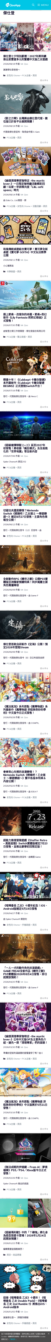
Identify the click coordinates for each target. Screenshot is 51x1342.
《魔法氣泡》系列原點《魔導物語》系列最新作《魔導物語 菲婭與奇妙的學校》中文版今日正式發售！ (25, 709)
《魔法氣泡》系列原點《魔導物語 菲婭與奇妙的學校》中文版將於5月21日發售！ (25, 1105)
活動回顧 (37, 206)
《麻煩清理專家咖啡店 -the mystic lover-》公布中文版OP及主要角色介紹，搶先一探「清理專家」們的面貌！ (25, 1039)
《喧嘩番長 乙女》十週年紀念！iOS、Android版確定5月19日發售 (25, 907)
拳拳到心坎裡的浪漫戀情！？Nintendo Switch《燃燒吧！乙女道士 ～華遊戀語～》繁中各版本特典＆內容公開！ (24, 776)
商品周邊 (17, 1254)
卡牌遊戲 (11, 271)
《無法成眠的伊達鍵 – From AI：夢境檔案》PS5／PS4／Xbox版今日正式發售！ (25, 1170)
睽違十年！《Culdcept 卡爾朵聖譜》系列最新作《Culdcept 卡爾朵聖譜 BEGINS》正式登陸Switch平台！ (25, 383)
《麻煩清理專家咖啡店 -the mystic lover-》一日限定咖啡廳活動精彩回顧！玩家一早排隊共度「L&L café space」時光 (24, 185)
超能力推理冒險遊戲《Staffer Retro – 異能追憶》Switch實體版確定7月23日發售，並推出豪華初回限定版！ (25, 843)
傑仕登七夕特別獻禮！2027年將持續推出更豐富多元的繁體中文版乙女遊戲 (25, 58)
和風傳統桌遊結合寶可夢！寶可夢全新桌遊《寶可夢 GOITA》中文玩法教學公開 (25, 252)
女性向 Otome (13, 75)
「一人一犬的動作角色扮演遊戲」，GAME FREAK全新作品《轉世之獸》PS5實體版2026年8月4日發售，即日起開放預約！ (25, 972)
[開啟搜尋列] (33, 5)
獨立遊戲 (21, 336)
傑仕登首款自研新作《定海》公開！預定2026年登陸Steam (25, 646)
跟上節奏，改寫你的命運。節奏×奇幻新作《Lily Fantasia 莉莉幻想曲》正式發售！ (25, 317)
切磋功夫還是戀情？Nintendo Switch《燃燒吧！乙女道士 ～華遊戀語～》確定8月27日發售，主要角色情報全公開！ (25, 515)
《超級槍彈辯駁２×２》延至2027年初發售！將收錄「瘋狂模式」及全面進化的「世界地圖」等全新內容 (25, 448)
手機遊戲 (26, 924)
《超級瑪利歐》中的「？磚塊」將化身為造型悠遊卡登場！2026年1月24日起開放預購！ (25, 1235)
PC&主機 (26, 75)
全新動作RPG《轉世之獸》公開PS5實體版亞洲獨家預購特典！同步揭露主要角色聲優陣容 (25, 582)
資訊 (35, 75)
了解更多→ (13, 1339)
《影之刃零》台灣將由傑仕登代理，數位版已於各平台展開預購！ (25, 120)
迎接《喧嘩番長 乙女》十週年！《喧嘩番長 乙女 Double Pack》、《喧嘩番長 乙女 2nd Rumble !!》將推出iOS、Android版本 (25, 1302)
